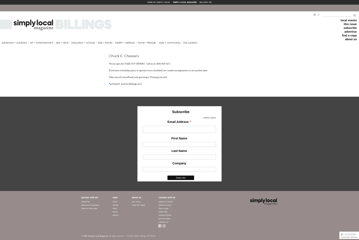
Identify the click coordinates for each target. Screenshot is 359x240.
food (115, 208)
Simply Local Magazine (185, 2)
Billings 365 (206, 2)
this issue (350, 24)
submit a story (165, 205)
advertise (350, 31)
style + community (169, 42)
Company (179, 163)
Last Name (179, 151)
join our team (164, 219)
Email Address (179, 122)
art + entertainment (41, 42)
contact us (163, 222)
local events (349, 20)
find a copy (349, 35)
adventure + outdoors (14, 42)
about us (351, 39)
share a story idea (89, 208)
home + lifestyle (147, 42)
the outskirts (190, 42)
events (115, 215)
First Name (179, 138)
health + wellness (125, 42)
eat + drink (62, 42)
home (115, 212)
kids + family (105, 42)
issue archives (164, 215)
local (115, 202)
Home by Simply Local (158, 2)
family (115, 205)
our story (136, 202)
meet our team (138, 205)
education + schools (83, 42)
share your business (90, 205)
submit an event (165, 202)
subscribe (350, 27)
